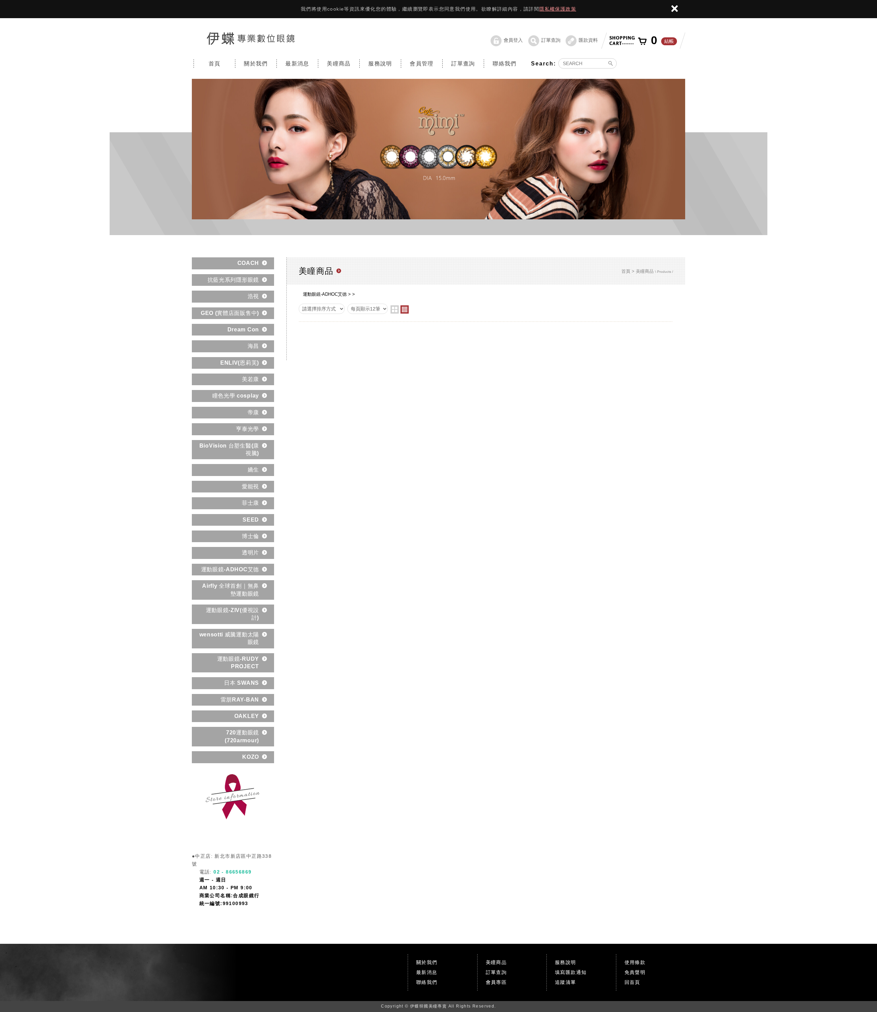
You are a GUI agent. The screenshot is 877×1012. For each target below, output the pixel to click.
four (404, 309)
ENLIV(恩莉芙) (239, 363)
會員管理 (422, 63)
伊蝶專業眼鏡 (251, 38)
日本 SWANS (241, 683)
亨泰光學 (247, 429)
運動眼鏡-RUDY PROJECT (238, 662)
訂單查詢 (550, 40)
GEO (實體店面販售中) (230, 313)
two (395, 309)
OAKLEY (246, 716)
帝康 (253, 412)
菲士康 (250, 503)
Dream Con (243, 329)
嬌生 (253, 470)
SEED (251, 520)
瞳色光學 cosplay (235, 396)
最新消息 (297, 63)
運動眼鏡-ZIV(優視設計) (232, 614)
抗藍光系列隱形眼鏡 (233, 280)
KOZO (250, 757)
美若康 (250, 379)
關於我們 (256, 63)
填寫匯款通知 (570, 972)
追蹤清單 (565, 982)
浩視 (253, 296)
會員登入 (513, 40)
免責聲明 (635, 972)
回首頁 (632, 982)
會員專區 (496, 982)
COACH (248, 263)
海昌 (253, 346)
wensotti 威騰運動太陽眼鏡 (229, 638)
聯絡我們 (505, 63)
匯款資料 (588, 40)
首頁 (215, 63)
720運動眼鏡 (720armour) (242, 736)
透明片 (250, 553)
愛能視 (250, 486)
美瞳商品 (339, 63)
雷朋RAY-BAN (240, 700)
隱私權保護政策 (557, 9)
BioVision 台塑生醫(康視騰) (229, 449)
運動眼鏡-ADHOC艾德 (230, 569)
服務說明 (380, 63)
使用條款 (635, 962)
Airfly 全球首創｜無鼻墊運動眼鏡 (230, 589)
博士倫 (250, 536)
